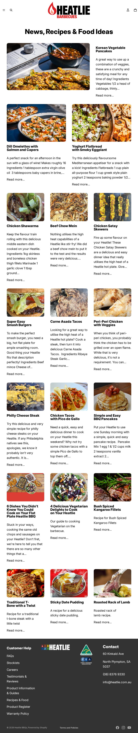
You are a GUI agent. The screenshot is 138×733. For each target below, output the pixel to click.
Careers (12, 669)
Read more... (105, 95)
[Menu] (4, 10)
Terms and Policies (69, 727)
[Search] (11, 10)
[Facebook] (117, 728)
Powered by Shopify (37, 727)
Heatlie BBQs (20, 727)
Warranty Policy (18, 713)
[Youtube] (129, 728)
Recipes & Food (17, 700)
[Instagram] (123, 728)
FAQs (10, 656)
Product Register (18, 706)
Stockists (13, 663)
